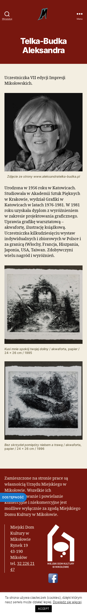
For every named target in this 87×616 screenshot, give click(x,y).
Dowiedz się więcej (67, 602)
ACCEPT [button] (43, 608)
